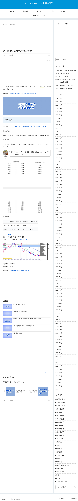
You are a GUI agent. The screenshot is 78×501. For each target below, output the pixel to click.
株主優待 (6, 300)
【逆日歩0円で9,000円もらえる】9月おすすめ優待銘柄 (65, 75)
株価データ (22, 239)
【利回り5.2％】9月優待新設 (64, 85)
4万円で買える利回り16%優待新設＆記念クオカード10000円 (28, 126)
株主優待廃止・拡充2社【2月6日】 (20, 270)
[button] (49, 55)
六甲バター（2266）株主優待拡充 (65, 70)
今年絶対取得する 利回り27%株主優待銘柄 (23, 93)
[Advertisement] (27, 37)
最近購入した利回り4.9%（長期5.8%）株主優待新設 (65, 81)
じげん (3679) (7, 234)
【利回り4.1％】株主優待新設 (64, 88)
